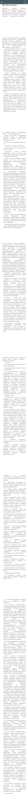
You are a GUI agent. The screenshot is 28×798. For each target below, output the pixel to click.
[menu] (1, 2)
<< (24, 3)
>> (27, 3)
